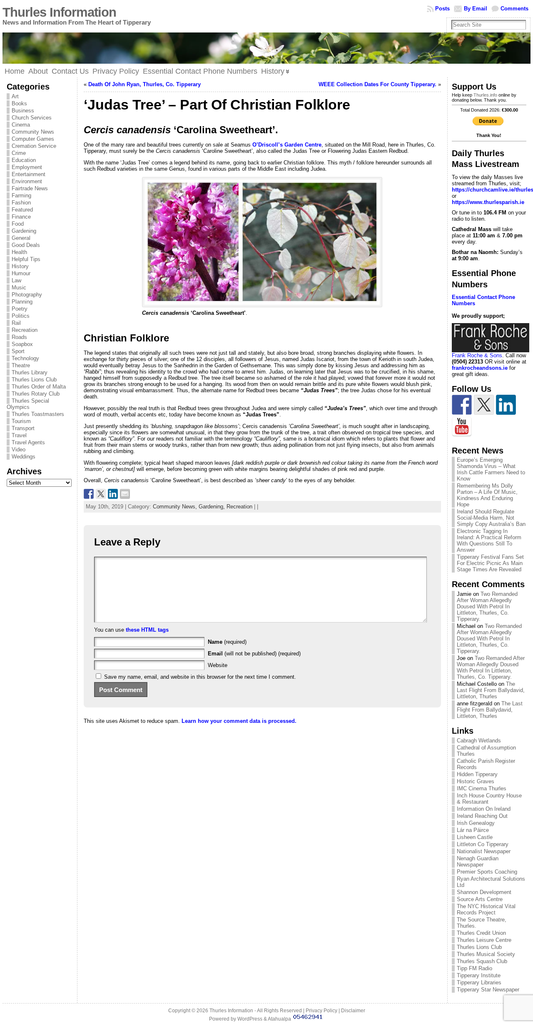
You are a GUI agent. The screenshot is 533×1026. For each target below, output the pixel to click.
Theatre (21, 365)
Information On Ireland (484, 809)
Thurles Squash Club (482, 961)
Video (18, 449)
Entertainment (28, 174)
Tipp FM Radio (474, 968)
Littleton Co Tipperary (482, 844)
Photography (27, 294)
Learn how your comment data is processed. (239, 721)
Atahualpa (279, 1019)
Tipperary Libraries (479, 982)
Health (19, 252)
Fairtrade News (30, 188)
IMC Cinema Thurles (481, 788)
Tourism (21, 421)
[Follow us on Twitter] (484, 405)
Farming (21, 195)
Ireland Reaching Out (482, 816)
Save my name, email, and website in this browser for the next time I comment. (200, 677)
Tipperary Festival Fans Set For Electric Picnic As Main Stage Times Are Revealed (490, 563)
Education (24, 160)
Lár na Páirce (473, 830)
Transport (23, 428)
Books (19, 103)
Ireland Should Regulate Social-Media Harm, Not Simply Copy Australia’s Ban (491, 517)
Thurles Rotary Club (36, 394)
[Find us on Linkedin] (506, 405)
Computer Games (33, 139)
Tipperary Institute (479, 975)
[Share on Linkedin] (113, 494)
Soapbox (22, 344)
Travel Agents (28, 442)
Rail (16, 323)
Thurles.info (485, 94)
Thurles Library (29, 372)
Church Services (32, 118)
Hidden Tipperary (477, 774)
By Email (475, 8)
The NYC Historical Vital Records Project (486, 909)
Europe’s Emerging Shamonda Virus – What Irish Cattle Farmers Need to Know (491, 469)
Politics (21, 316)
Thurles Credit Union (481, 933)
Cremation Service (34, 146)
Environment (27, 181)
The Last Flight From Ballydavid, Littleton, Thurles (491, 690)
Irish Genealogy (476, 823)
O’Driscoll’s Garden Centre (286, 145)
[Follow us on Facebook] (462, 405)
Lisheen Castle (475, 837)
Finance (21, 217)
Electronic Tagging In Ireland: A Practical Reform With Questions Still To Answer (489, 540)
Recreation (24, 330)
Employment (27, 167)
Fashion (21, 202)
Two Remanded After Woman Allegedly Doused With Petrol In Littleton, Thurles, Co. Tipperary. (487, 606)
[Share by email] (125, 494)
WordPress (249, 1019)
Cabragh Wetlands (479, 740)
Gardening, (213, 506)
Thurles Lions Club (34, 379)
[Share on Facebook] (89, 494)
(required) (227, 642)
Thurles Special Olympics (28, 404)
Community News (33, 132)
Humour (21, 273)
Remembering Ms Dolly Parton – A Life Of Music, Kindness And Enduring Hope (487, 495)
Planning (22, 302)
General (21, 238)
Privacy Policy (321, 1011)
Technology (25, 358)
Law (16, 280)
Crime (19, 153)
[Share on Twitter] (101, 494)
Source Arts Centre (480, 899)
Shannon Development (484, 892)
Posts (442, 8)
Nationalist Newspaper (484, 851)
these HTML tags (147, 630)
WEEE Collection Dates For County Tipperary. (377, 84)
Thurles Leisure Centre (484, 940)
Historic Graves (475, 781)
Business (23, 110)
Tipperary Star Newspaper (488, 989)
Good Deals (26, 245)
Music (19, 287)
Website (217, 665)
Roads (19, 337)
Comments (514, 8)
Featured (22, 210)
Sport (18, 351)
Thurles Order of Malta (39, 387)
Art (15, 96)
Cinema (21, 125)
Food (18, 224)
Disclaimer (353, 1011)
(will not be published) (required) (254, 653)
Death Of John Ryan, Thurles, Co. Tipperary (144, 84)
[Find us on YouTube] (462, 427)
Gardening (24, 231)
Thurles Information (59, 12)
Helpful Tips (26, 259)
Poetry (19, 309)
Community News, (176, 506)
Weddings (23, 456)
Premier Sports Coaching (487, 872)
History (20, 266)
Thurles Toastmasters (38, 414)
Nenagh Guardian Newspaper (477, 861)
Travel (19, 435)
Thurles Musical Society (486, 954)
